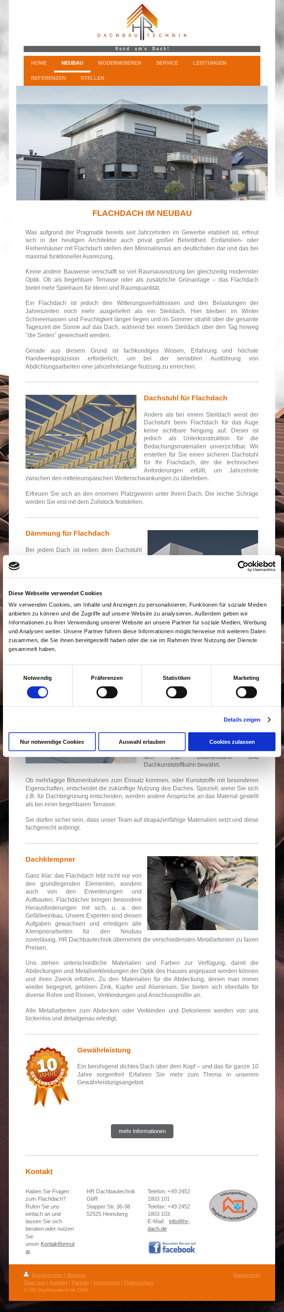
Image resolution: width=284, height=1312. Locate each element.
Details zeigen (242, 719)
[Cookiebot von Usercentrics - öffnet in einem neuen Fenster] (243, 566)
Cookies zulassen (232, 742)
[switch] (107, 692)
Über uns (34, 1282)
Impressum (107, 1282)
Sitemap (76, 1275)
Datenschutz (138, 1282)
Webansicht (246, 1275)
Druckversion (47, 1275)
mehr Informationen (142, 1131)
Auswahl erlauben (142, 742)
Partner (80, 1282)
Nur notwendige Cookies (52, 742)
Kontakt (58, 1282)
